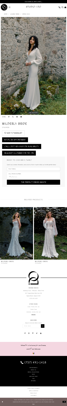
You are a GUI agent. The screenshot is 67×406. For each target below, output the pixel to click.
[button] (9, 7)
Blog (33, 374)
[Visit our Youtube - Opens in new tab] (41, 333)
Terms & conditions (33, 390)
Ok (64, 402)
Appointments (33, 367)
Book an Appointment (15, 140)
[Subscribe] (42, 326)
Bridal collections (33, 372)
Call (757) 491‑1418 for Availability (21, 146)
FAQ (33, 378)
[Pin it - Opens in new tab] (17, 117)
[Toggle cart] (65, 7)
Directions (34, 314)
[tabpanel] (33, 66)
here (33, 404)
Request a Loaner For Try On (19, 153)
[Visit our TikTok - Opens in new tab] (36, 333)
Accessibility (34, 395)
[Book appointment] (4, 7)
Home (5, 14)
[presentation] (16, 233)
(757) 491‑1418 (33, 298)
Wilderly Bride (14, 14)
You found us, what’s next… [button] (33, 1)
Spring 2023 (26, 14)
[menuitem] (9, 7)
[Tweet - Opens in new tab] (13, 117)
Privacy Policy (33, 393)
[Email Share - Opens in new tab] (21, 117)
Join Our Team (33, 376)
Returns (33, 380)
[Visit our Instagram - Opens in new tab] (29, 333)
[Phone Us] (59, 7)
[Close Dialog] (2, 401)
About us (33, 369)
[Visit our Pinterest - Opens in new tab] (32, 333)
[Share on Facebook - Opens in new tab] (8, 117)
